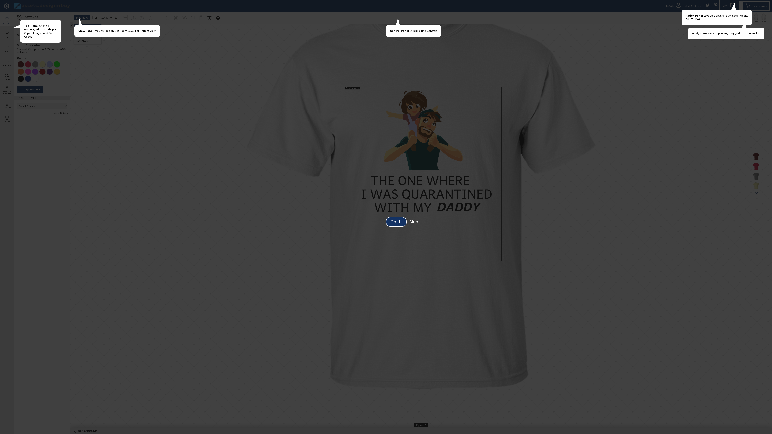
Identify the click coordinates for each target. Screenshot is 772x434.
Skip (413, 221)
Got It (396, 221)
